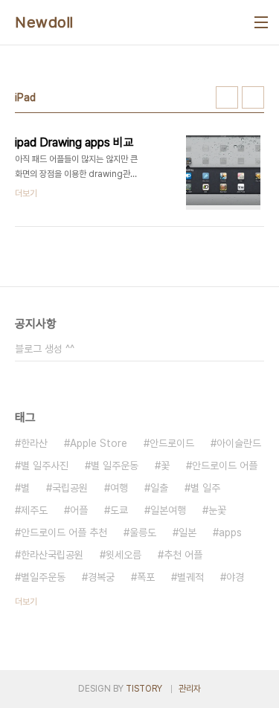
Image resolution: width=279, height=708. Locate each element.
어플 (79, 510)
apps (230, 532)
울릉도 (142, 532)
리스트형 (253, 97)
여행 (119, 488)
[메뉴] (261, 22)
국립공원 (70, 488)
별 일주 (205, 488)
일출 (159, 488)
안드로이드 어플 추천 (64, 532)
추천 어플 (183, 555)
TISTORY (144, 688)
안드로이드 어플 (224, 466)
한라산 (34, 443)
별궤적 (190, 577)
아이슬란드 (239, 443)
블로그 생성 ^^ (44, 349)
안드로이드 (172, 443)
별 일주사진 (44, 466)
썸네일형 (227, 97)
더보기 (26, 601)
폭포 (146, 577)
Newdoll (44, 22)
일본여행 (168, 510)
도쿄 (119, 510)
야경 (235, 577)
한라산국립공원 (52, 555)
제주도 (34, 510)
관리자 (190, 688)
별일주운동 (43, 577)
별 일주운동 (114, 466)
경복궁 (101, 577)
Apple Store (98, 443)
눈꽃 (217, 510)
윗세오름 (123, 555)
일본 (187, 532)
